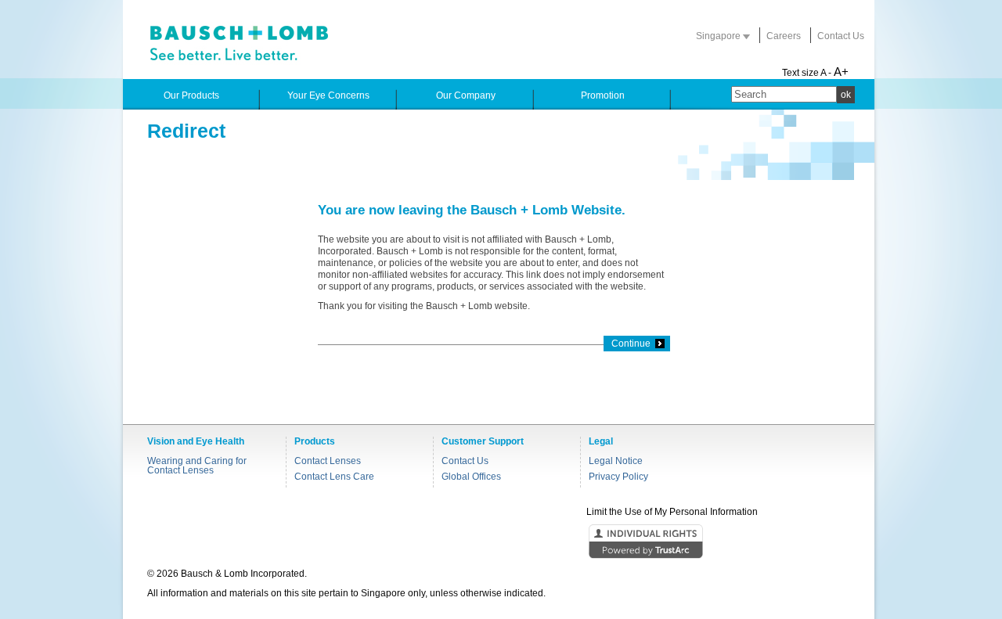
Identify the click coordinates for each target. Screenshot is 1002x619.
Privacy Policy (618, 476)
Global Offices (471, 476)
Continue (631, 343)
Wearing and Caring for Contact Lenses (197, 465)
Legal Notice (616, 460)
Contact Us (840, 36)
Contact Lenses (327, 460)
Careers (783, 36)
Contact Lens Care (334, 476)
